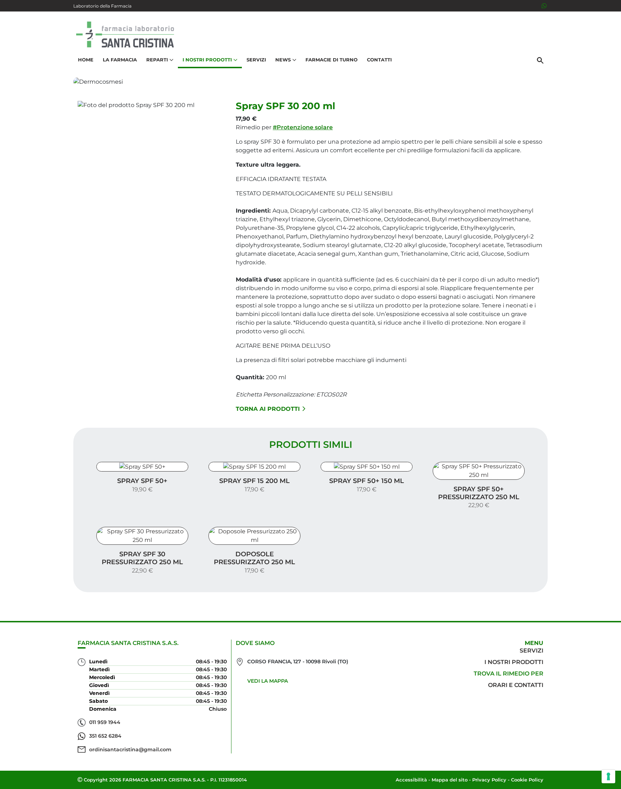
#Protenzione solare (303, 127)
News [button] (283, 59)
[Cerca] (540, 60)
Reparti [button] (157, 59)
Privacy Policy (489, 780)
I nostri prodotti (513, 662)
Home (85, 59)
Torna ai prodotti (268, 408)
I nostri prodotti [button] (207, 59)
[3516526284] (544, 5)
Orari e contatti (515, 685)
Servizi (256, 59)
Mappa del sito (450, 780)
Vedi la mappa (267, 681)
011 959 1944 (104, 722)
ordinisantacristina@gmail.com (130, 749)
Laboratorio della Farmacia (102, 6)
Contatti (379, 59)
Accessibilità (411, 780)
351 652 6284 (105, 736)
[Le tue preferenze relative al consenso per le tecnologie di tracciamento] (608, 776)
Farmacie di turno (331, 59)
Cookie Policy (527, 780)
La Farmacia (120, 59)
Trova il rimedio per (508, 673)
